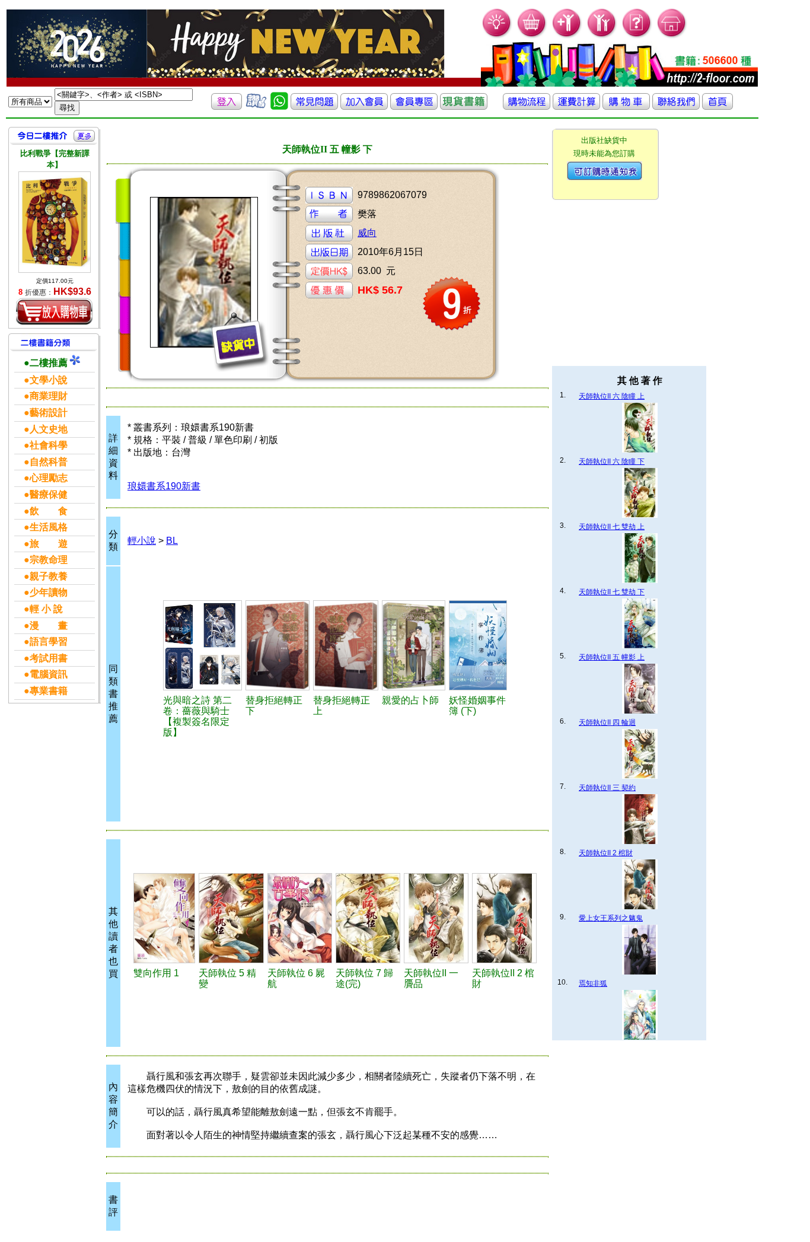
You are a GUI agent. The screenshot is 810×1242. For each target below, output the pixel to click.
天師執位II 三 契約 (607, 788)
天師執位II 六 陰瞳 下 (612, 461)
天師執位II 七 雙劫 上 (612, 527)
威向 (367, 233)
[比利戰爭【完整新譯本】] (54, 222)
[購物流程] (526, 106)
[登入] (226, 106)
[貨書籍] (463, 106)
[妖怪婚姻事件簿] (478, 645)
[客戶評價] (256, 106)
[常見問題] (637, 36)
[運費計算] (576, 106)
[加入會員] (567, 36)
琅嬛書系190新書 (163, 486)
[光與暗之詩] (202, 645)
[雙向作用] (164, 918)
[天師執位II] (436, 918)
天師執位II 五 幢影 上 (612, 657)
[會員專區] (414, 106)
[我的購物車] (532, 36)
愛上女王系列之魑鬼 (611, 918)
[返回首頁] (717, 106)
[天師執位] (231, 918)
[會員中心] (602, 36)
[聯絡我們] (676, 106)
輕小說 (141, 541)
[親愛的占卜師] (413, 645)
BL (172, 541)
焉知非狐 (593, 983)
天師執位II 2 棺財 (606, 853)
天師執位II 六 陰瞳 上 (612, 396)
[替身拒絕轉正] (277, 645)
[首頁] (672, 36)
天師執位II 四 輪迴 (607, 722)
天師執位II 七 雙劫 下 (612, 592)
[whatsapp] (279, 106)
